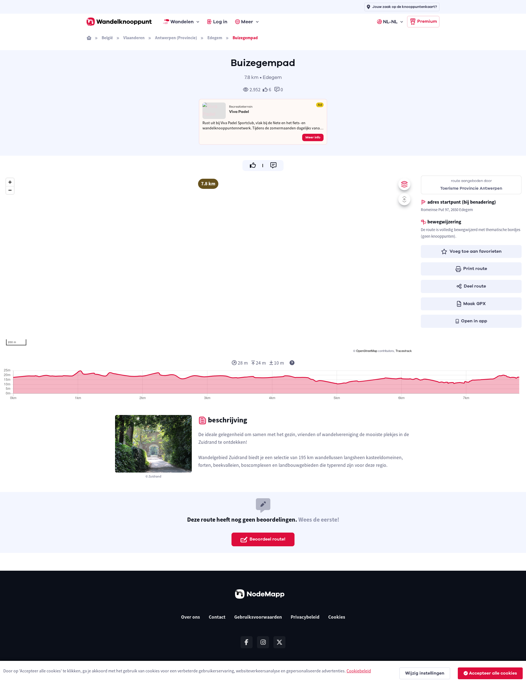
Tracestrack (404, 350)
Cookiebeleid (359, 670)
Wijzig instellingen (424, 673)
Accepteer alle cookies (493, 673)
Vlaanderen (134, 37)
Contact (217, 617)
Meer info (312, 137)
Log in (220, 21)
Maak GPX (474, 304)
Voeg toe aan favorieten (476, 251)
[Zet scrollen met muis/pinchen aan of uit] (404, 199)
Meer (247, 21)
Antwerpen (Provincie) (176, 37)
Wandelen (182, 21)
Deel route (475, 286)
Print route (475, 269)
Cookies (336, 617)
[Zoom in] (10, 182)
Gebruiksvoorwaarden (258, 617)
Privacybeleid (305, 617)
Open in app (474, 321)
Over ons (190, 617)
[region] (208, 264)
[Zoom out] (10, 190)
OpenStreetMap (366, 350)
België (107, 37)
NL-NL (390, 21)
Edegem (214, 37)
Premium (427, 21)
